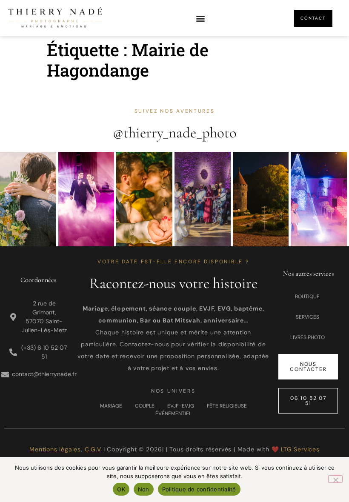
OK (121, 489)
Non (143, 489)
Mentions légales (55, 449)
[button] (200, 18)
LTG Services (300, 449)
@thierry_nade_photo (175, 133)
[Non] (335, 479)
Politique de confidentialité (199, 489)
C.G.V (93, 449)
